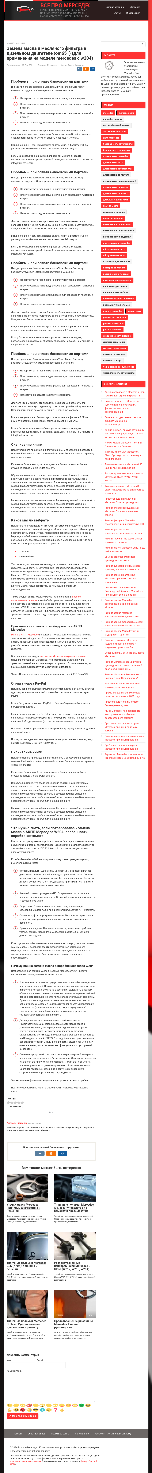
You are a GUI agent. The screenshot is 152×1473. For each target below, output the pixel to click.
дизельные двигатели (115, 199)
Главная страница (115, 7)
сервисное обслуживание (117, 335)
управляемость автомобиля (118, 372)
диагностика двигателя (116, 174)
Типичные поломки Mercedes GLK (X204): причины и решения (26, 1266)
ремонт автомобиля (114, 317)
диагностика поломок (115, 193)
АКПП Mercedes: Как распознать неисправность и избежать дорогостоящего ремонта (122, 714)
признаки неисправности (117, 280)
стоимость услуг (112, 360)
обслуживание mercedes (116, 243)
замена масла (110, 205)
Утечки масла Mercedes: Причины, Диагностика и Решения (23, 1208)
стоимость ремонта (114, 354)
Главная (17, 1433)
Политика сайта (60, 1433)
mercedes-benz (126, 112)
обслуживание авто (114, 249)
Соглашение (82, 1433)
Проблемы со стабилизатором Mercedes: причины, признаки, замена (122, 727)
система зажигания (114, 341)
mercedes (108, 112)
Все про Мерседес (65, 5)
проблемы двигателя (115, 286)
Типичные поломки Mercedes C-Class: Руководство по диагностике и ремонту (26, 1324)
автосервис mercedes (115, 131)
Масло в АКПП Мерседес (25, 634)
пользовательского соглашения (25, 1461)
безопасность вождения (116, 150)
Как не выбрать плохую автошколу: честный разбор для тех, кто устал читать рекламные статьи (125, 434)
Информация (133, 13)
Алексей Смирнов (17, 1123)
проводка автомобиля (115, 292)
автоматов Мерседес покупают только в (63, 656)
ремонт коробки (112, 329)
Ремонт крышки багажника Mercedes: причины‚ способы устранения (120, 579)
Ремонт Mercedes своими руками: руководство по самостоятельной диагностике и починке (123, 665)
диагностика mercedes (115, 156)
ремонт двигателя (113, 323)
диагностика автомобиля (117, 168)
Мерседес (135, 7)
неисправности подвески (117, 236)
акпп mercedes (111, 137)
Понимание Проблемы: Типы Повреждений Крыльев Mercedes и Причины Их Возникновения (124, 591)
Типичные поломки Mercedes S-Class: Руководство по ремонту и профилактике (74, 1208)
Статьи (117, 13)
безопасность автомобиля (118, 143)
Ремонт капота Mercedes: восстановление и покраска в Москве (121, 604)
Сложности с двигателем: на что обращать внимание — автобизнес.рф (123, 421)
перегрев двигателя (114, 267)
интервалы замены (114, 212)
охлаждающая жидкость (117, 261)
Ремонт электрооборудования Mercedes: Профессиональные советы (122, 511)
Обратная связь (36, 1433)
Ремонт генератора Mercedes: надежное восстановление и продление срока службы (121, 644)
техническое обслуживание (118, 366)
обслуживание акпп (114, 255)
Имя (9, 1360)
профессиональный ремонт (118, 298)
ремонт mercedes (112, 311)
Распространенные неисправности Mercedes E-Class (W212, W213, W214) (72, 1266)
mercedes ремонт (112, 119)
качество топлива (113, 218)
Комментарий (14, 1371)
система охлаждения (114, 348)
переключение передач (116, 273)
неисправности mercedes (117, 224)
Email (40, 1360)
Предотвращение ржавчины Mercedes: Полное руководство (73, 1324)
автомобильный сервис (116, 125)
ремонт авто (135, 311)
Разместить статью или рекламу (113, 1433)
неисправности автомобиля (118, 230)
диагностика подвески (116, 187)
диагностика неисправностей (119, 181)
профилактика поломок (116, 304)
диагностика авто (113, 162)
